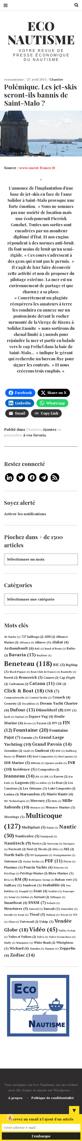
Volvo (42, 936)
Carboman (18, 684)
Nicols (44, 849)
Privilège (11, 873)
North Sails (16, 854)
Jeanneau (19, 776)
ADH (49, 637)
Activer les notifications (25, 513)
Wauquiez (24, 942)
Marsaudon (33, 794)
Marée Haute (59, 794)
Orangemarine (64, 855)
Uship (46, 922)
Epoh (9, 716)
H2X (60, 750)
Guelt (28, 750)
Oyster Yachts (33, 861)
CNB (52, 691)
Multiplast (34, 827)
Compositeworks (16, 697)
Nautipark (48, 836)
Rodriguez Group (41, 879)
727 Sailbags (32, 637)
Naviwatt (17, 849)
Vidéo (43, 929)
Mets (56, 801)
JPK (48, 776)
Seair (40, 891)
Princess (61, 867)
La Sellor (43, 783)
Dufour (22, 710)
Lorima (11, 794)
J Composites (47, 769)
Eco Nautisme (41, 32)
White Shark (44, 943)
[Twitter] (20, 477)
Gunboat (45, 750)
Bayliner (44, 655)
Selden (26, 897)
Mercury (40, 800)
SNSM (37, 902)
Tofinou (52, 914)
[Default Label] (9, 477)
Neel (32, 849)
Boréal (11, 678)
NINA (57, 849)
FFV (57, 723)
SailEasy (13, 885)
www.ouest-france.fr (37, 167)
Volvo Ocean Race (62, 936)
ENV (70, 710)
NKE (69, 849)
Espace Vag (41, 716)
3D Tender (12, 636)
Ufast (13, 921)
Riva (9, 879)
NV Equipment (41, 855)
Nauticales (27, 836)
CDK (61, 684)
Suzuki (10, 914)
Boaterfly (68, 671)
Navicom (54, 843)
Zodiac (22, 955)
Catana (42, 683)
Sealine (55, 891)
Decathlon (30, 703)
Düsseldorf (50, 710)
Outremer (13, 861)
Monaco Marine (60, 807)
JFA (40, 776)
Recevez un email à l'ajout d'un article (41, 1119)
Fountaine (30, 730)
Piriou (69, 861)
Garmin (29, 738)
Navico (39, 843)
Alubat (60, 642)
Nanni (52, 827)
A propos (15, 1098)
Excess (30, 723)
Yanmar (52, 948)
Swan (23, 914)
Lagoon (25, 782)
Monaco (37, 807)
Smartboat (15, 903)
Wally (9, 942)
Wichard (19, 948)
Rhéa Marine (61, 873)
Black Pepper (20, 671)
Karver (61, 776)
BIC (59, 664)
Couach (61, 697)
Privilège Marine (34, 873)
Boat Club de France (45, 671)
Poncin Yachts (38, 867)
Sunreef (36, 908)
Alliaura (26, 642)
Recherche (74, 5)
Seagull (26, 891)
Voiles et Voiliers (22, 937)
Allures (43, 642)
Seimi (14, 897)
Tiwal (37, 914)
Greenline (13, 751)
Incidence (24, 769)
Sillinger (57, 897)
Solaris (53, 903)
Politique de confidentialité (52, 1098)
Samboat (32, 885)
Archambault (19, 648)
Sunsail (52, 909)
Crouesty (12, 704)
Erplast (21, 716)
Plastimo (13, 867)
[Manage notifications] (10, 1117)
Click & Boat (24, 690)
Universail (29, 922)
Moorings (14, 817)
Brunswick (31, 677)
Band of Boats (55, 648)
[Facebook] (32, 477)
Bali (39, 648)
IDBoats (37, 763)
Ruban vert (66, 880)
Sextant (41, 897)
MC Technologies (16, 801)
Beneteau (28, 663)
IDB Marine (17, 762)
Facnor (44, 723)
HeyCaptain (67, 756)
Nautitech (17, 843)
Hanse (24, 756)
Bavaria (22, 655)
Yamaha (37, 948)
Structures (16, 908)
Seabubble (54, 885)
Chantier (56, 79)
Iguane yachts (56, 763)
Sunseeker (69, 908)
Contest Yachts (40, 697)
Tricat (66, 914)
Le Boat (59, 783)
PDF (54, 861)
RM (21, 879)
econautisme (14, 79)
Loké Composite (61, 788)
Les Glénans (35, 788)
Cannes (51, 678)
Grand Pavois (52, 744)
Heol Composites (45, 756)
